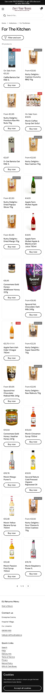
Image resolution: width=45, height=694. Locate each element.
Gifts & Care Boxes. (9, 666)
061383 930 (6, 630)
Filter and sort (14, 37)
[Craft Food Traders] (22, 9)
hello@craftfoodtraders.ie (12, 635)
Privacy (5, 660)
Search (4, 647)
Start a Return (7, 606)
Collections (12, 23)
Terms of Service (8, 657)
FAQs (4, 651)
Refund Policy (7, 663)
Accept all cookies (22, 688)
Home (4, 23)
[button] (41, 9)
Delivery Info (6, 654)
